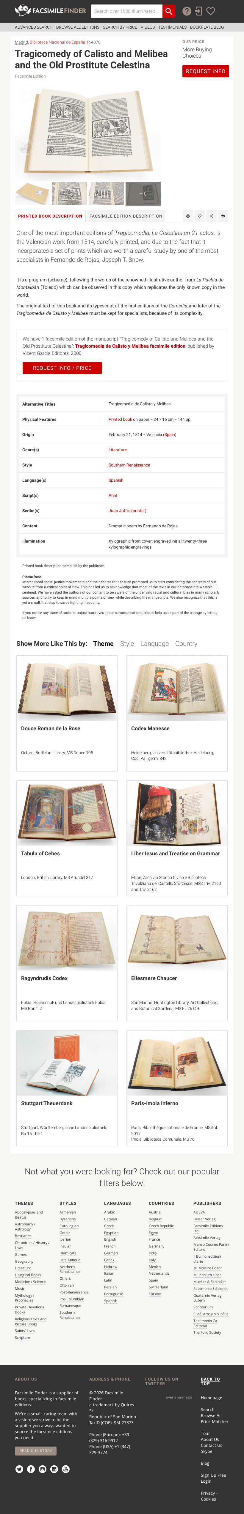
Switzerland (158, 1287)
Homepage (211, 1397)
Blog (205, 1463)
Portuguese (113, 1293)
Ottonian (67, 1285)
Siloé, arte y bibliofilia (211, 1313)
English (110, 1239)
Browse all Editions (77, 27)
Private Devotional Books (30, 1309)
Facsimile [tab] (126, 216)
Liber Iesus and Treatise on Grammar (175, 853)
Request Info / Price (62, 368)
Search (208, 1409)
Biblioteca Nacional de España (57, 42)
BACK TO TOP (210, 1381)
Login (206, 1481)
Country (186, 643)
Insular (65, 1246)
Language (154, 643)
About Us (210, 1439)
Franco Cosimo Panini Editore (211, 1247)
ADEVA (199, 1212)
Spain (170, 434)
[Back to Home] (50, 10)
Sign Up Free (213, 1475)
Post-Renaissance (74, 1292)
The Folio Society (207, 1332)
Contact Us (211, 1445)
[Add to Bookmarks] (199, 216)
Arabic (109, 1212)
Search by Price (120, 27)
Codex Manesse (150, 728)
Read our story (36, 1451)
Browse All (211, 1415)
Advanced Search (34, 27)
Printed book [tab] (50, 216)
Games (21, 1254)
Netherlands (159, 1273)
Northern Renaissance (70, 1269)
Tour (205, 1433)
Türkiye (155, 1293)
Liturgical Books (28, 1274)
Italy (152, 1259)
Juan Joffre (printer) (127, 510)
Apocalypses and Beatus (29, 1215)
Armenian (68, 1212)
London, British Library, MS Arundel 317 (57, 877)
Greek (109, 1259)
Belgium (155, 1219)
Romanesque (70, 1305)
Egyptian (111, 1232)
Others (65, 1278)
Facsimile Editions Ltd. (208, 1228)
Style (127, 643)
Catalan (110, 1219)
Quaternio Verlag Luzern (207, 1298)
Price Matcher (215, 1421)
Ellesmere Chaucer (154, 978)
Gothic (65, 1232)
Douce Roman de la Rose (50, 728)
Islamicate (68, 1253)
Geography (24, 1261)
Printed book (120, 419)
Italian (109, 1273)
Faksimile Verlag (206, 1237)
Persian (110, 1287)
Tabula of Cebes (40, 853)
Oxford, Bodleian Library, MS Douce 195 (57, 752)
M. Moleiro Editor (207, 1267)
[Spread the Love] (211, 216)
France (154, 1239)
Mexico (155, 1266)
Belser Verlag (204, 1219)
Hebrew (110, 1266)
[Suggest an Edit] (223, 216)
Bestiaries (23, 1235)
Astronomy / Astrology (25, 1227)
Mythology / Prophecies (24, 1298)
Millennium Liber (207, 1274)
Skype (206, 1451)
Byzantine (68, 1219)
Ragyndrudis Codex (44, 978)
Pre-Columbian (72, 1299)
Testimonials (172, 27)
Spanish (116, 480)
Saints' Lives (25, 1330)
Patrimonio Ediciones (210, 1288)
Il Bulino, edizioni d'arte (207, 1259)
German (111, 1253)
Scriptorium (203, 1307)
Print (113, 495)
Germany (156, 1246)
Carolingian (69, 1225)
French (109, 1246)
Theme (103, 643)
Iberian (65, 1239)
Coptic (109, 1225)
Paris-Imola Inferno (154, 1103)
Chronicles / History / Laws (32, 1245)
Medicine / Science (30, 1281)
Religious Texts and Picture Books (30, 1321)
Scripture (22, 1337)
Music (20, 1288)
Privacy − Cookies (209, 1496)
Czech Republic (161, 1225)
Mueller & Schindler (209, 1281)
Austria (155, 1212)
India (153, 1253)
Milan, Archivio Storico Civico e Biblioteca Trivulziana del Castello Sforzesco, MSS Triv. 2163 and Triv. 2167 (176, 883)
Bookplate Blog (207, 27)
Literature (118, 449)
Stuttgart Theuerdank (47, 1103)
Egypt (153, 1232)
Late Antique (70, 1259)
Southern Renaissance (129, 465)
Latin (108, 1280)
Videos (148, 27)
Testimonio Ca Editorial (205, 1323)
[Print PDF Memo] (188, 216)
